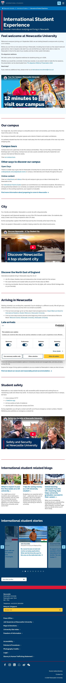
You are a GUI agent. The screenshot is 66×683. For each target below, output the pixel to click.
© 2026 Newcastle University (54, 678)
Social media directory (56, 671)
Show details (57, 351)
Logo (2, 3)
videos (19, 179)
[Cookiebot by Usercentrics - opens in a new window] (56, 325)
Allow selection (33, 356)
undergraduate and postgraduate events (13, 172)
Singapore (13, 606)
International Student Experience (39, 8)
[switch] (24, 344)
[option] (33, 547)
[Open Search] (59, 3)
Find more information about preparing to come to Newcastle (24, 192)
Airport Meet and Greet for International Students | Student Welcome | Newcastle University (34, 312)
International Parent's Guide (12, 185)
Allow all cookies (54, 356)
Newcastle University (9, 8)
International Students (22, 8)
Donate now (8, 610)
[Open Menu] (63, 3)
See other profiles (8, 579)
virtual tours (10, 179)
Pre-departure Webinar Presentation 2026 (40, 63)
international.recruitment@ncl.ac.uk (43, 70)
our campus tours (10, 157)
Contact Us (59, 674)
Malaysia (6, 606)
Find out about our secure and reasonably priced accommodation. (25, 371)
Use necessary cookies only (12, 356)
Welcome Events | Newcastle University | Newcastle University (29, 318)
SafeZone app (11, 400)
